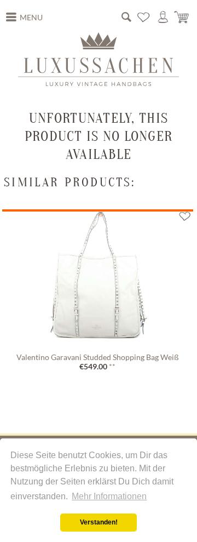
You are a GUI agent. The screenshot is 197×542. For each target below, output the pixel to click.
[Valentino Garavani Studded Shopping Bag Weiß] (97, 280)
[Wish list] (144, 17)
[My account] (163, 17)
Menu (31, 17)
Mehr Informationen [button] (109, 496)
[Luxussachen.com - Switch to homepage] (98, 59)
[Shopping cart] (182, 17)
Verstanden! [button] (99, 522)
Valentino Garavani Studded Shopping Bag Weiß (97, 357)
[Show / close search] (126, 17)
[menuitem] (24, 17)
